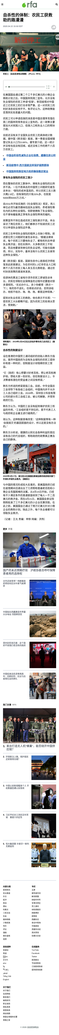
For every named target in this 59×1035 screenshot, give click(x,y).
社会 (5, 916)
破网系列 (6, 1000)
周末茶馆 (35, 932)
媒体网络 (6, 919)
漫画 (5, 932)
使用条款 (6, 1010)
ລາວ (4, 963)
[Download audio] (54, 86)
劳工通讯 (35, 906)
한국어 (5, 960)
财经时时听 (36, 900)
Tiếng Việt (7, 976)
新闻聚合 (35, 960)
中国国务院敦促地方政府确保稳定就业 (27, 171)
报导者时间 (36, 893)
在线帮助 (6, 994)
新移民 (34, 916)
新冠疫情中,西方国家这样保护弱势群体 (27, 165)
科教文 (5, 910)
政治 (5, 903)
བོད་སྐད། (5, 970)
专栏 (5, 926)
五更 (33, 890)
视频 (5, 939)
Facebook (36, 953)
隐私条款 (6, 1007)
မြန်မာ (5, 957)
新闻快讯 (6, 890)
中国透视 (35, 926)
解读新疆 (35, 896)
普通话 (5, 950)
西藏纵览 (35, 919)
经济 (5, 900)
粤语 (5, 953)
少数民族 (6, 923)
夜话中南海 (36, 923)
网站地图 (6, 1013)
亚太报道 (6, 893)
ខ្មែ (4, 966)
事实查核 (6, 936)
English (6, 980)
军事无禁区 (36, 903)
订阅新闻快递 (37, 966)
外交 (5, 896)
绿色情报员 (36, 910)
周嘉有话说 (36, 929)
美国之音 (6, 1020)
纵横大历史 (36, 936)
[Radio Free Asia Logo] (29, 4)
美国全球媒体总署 (10, 1017)
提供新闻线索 (37, 970)
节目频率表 (36, 963)
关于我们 (6, 990)
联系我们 (6, 997)
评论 (5, 929)
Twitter (34, 957)
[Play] (6, 86)
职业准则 (6, 1004)
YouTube (35, 950)
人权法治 (6, 913)
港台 (5, 906)
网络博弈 (35, 913)
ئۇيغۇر (5, 973)
